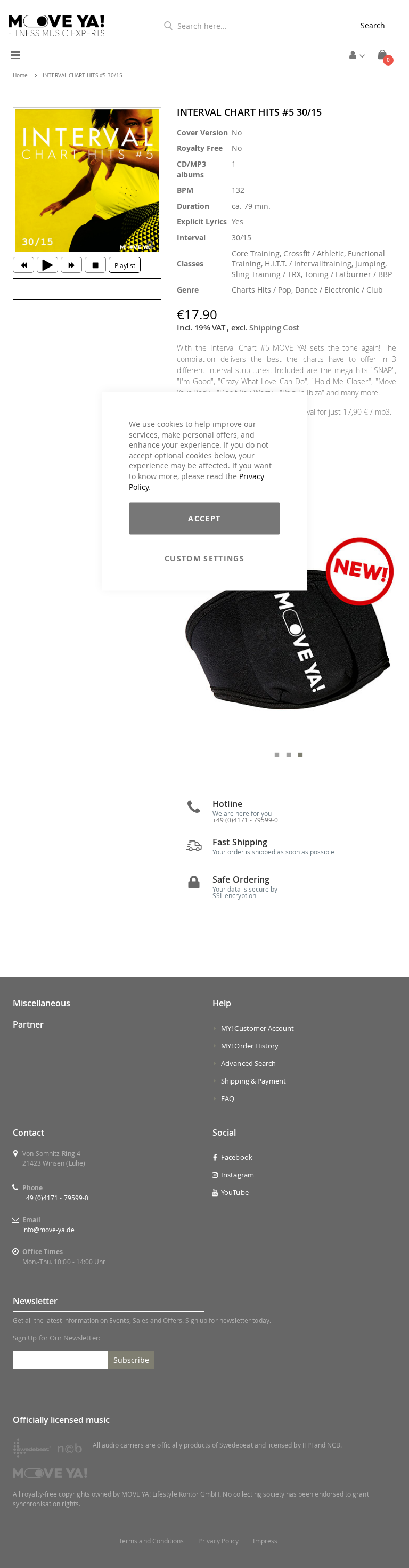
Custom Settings (204, 558)
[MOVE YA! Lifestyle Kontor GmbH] (56, 25)
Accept (204, 518)
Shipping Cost (274, 327)
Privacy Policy (218, 1541)
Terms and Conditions (151, 1541)
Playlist (124, 265)
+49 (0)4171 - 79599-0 (55, 1197)
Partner (28, 1024)
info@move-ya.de (48, 1229)
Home (20, 75)
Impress (265, 1541)
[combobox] (253, 25)
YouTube (234, 1192)
